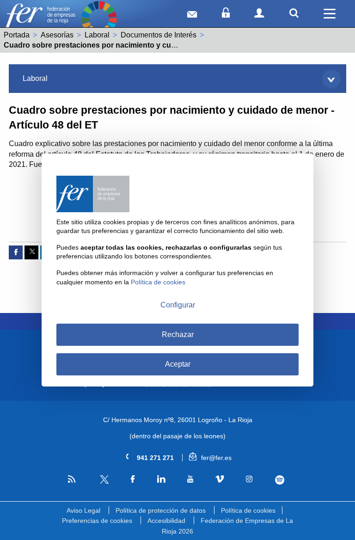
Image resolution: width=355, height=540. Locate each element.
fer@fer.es (215, 457)
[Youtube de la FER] (190, 479)
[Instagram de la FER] (249, 479)
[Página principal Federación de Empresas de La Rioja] (40, 19)
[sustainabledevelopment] (98, 19)
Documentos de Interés (158, 35)
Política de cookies (248, 510)
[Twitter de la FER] (103, 482)
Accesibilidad (166, 520)
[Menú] (329, 13)
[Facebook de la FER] (133, 479)
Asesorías (57, 35)
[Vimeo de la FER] (219, 479)
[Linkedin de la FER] (161, 479)
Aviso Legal (83, 510)
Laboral (97, 35)
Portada (17, 35)
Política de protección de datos (161, 510)
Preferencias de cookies (97, 520)
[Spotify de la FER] (279, 480)
